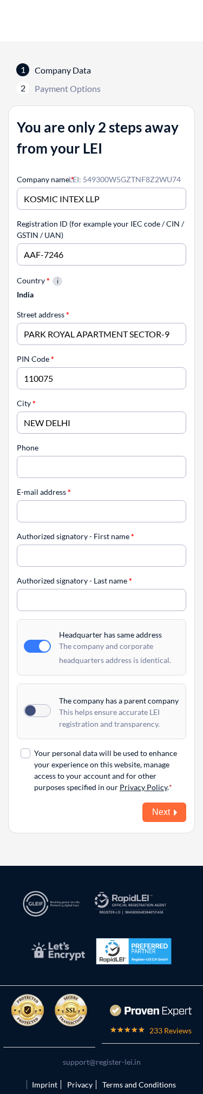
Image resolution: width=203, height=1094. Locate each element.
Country (33, 280)
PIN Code (35, 358)
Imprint (44, 1084)
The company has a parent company (119, 700)
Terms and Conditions (139, 1084)
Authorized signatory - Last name (74, 580)
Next (161, 812)
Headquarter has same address (110, 634)
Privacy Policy (143, 787)
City (26, 403)
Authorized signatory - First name (75, 536)
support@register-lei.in (102, 1061)
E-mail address (44, 491)
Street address (43, 314)
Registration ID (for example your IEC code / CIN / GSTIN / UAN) (100, 229)
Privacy (80, 1084)
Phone (27, 447)
